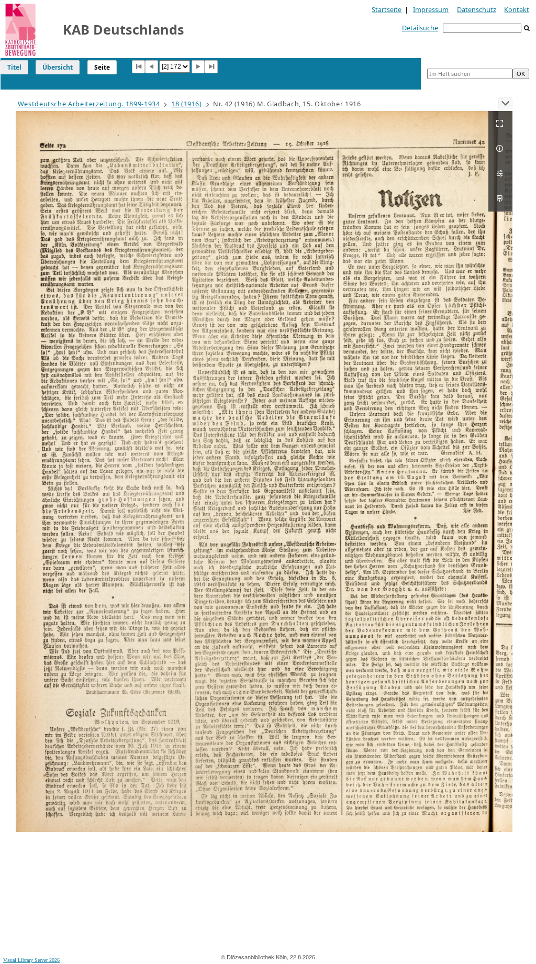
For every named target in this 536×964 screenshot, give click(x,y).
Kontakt (516, 9)
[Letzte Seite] (211, 66)
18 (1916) (186, 103)
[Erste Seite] (138, 66)
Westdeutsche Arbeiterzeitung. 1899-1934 (89, 103)
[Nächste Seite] (198, 66)
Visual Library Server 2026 (31, 960)
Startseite (386, 9)
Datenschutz (476, 9)
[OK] (527, 28)
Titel (14, 67)
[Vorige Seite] (151, 66)
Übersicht (57, 67)
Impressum (431, 9)
